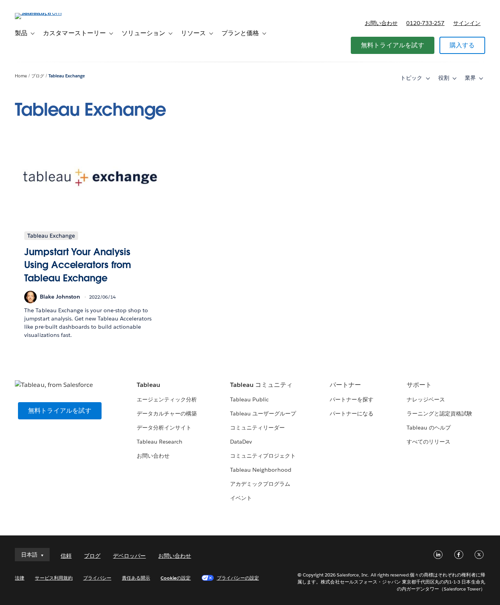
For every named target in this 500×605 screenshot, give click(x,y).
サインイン (466, 23)
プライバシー (97, 578)
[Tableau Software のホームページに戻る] (44, 13)
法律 (19, 578)
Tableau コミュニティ (261, 385)
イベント (241, 497)
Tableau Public (249, 399)
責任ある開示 (136, 578)
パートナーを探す (351, 399)
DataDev (241, 441)
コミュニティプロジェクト (263, 455)
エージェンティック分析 (167, 399)
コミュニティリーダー (257, 427)
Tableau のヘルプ (429, 427)
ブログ (37, 76)
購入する (462, 45)
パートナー (345, 385)
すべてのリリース (428, 441)
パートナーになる (351, 413)
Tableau (148, 385)
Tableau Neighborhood (260, 469)
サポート (419, 385)
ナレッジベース (426, 399)
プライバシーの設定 (238, 578)
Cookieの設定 (176, 578)
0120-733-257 (425, 23)
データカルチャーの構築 (167, 413)
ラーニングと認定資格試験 (439, 413)
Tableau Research (159, 441)
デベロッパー (129, 555)
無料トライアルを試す (392, 45)
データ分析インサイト (164, 427)
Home (21, 76)
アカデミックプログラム (260, 483)
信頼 (66, 555)
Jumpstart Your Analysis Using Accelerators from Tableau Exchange (77, 265)
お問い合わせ (381, 23)
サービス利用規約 (53, 578)
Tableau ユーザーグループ (263, 413)
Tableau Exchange (66, 76)
